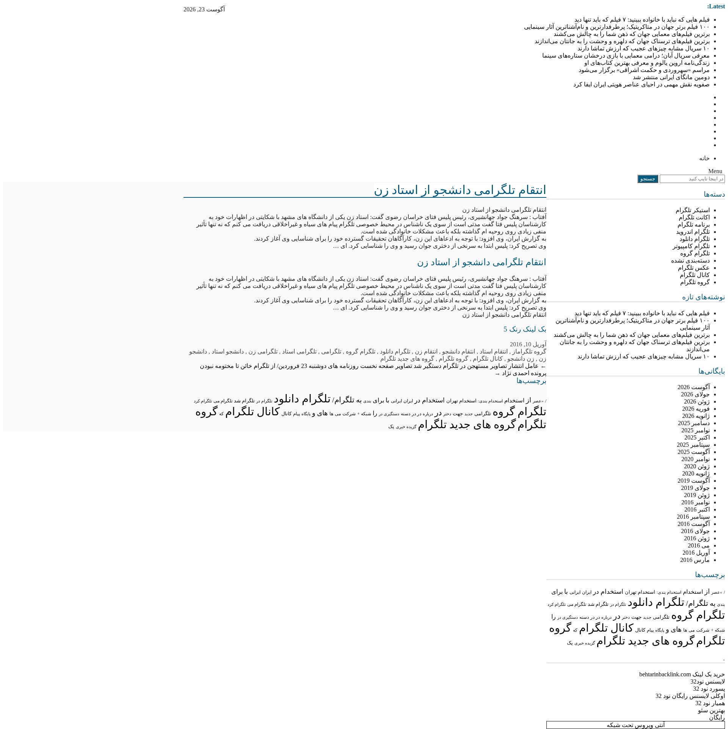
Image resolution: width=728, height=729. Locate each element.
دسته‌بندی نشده (690, 260)
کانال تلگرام (695, 275)
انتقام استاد (494, 351)
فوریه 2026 (696, 408)
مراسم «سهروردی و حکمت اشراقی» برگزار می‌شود (644, 70)
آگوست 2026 (694, 387)
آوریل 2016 (696, 552)
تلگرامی (661, 617)
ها (685, 630)
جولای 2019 (695, 488)
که (575, 630)
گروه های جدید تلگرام (645, 641)
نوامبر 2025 (695, 430)
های (676, 629)
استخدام (693, 592)
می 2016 (699, 545)
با (566, 591)
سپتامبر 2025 (693, 444)
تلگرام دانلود (694, 239)
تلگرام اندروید (693, 231)
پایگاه (659, 630)
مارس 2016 (695, 560)
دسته (584, 617)
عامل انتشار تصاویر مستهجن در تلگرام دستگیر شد (480, 366)
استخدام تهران (640, 592)
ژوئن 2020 (697, 466)
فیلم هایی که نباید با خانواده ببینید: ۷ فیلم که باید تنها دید (642, 19)
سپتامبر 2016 (693, 516)
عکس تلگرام (694, 267)
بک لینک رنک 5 (525, 329)
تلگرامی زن (263, 351)
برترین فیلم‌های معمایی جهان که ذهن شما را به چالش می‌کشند (632, 34)
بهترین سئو (711, 710)
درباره (606, 617)
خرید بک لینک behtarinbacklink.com (682, 674)
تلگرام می (576, 604)
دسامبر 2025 (694, 423)
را (553, 616)
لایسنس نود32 (707, 681)
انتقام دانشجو (458, 351)
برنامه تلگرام (694, 224)
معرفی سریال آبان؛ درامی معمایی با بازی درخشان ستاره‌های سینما (626, 55)
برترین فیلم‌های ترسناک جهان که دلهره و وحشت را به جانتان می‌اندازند (622, 41)
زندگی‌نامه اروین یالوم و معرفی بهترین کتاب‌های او (647, 62)
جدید (647, 617)
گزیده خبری (584, 643)
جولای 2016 (695, 531)
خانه (704, 158)
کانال (640, 630)
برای (557, 591)
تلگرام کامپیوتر (691, 246)
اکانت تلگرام (694, 217)
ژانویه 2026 (696, 416)
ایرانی (575, 592)
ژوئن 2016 (697, 538)
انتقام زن (426, 351)
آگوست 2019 (694, 480)
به (712, 603)
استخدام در (608, 591)
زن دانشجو (520, 358)
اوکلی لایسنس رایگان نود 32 (690, 696)
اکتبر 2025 (697, 437)
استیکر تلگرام (693, 210)
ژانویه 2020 (696, 473)
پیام (650, 630)
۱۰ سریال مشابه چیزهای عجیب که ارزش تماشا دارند (643, 48)
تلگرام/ (697, 603)
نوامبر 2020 (695, 459)
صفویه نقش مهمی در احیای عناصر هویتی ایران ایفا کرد (641, 84)
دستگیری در (567, 617)
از (707, 591)
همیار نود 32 (710, 703)
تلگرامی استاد (299, 351)
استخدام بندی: (669, 592)
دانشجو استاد (228, 351)
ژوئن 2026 (697, 401)
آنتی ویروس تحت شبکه (636, 725)
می (692, 630)
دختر (626, 617)
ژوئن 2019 (697, 495)
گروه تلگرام (695, 282)
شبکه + (718, 630)
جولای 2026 (695, 394)
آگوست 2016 (694, 524)
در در (595, 617)
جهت (636, 617)
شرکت (702, 630)
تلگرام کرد (557, 604)
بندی (721, 604)
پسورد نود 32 (709, 688)
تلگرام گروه (695, 253)
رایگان (717, 717)
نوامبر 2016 (695, 502)
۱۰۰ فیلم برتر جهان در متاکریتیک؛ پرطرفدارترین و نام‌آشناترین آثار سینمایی (617, 26)
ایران (587, 592)
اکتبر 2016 (697, 509)
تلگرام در (618, 604)
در (616, 616)
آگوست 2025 (694, 452)
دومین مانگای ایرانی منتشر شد (671, 77)
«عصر (716, 592)
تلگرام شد (598, 604)
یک (570, 643)
